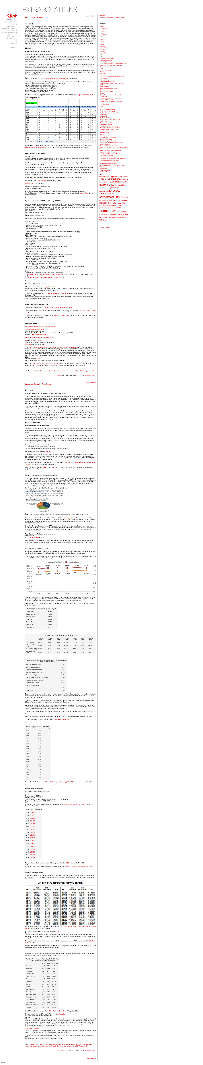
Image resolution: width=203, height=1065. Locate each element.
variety (92, 371)
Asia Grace (10, 39)
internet (117, 200)
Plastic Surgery (104, 121)
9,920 (32, 815)
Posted (59, 375)
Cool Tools (10, 24)
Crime (101, 68)
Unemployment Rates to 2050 (108, 163)
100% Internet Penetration (107, 58)
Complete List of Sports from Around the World (57, 307)
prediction (102, 207)
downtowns (103, 29)
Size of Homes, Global (106, 139)
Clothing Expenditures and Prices (109, 66)
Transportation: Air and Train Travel (109, 160)
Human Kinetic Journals (40, 334)
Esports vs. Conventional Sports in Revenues (112, 83)
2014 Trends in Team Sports (58, 1011)
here (57, 931)
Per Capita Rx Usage (105, 117)
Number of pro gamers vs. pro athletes (110, 113)
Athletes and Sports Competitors (74, 804)
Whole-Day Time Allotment (107, 171)
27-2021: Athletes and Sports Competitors (79, 866)
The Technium (9, 22)
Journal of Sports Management (35, 329)
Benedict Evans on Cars (106, 61)
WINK (13, 43)
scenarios (116, 214)
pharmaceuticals (110, 205)
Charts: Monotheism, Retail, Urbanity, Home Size (113, 63)
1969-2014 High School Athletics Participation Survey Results (45, 274)
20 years (120, 176)
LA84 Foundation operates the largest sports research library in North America (53, 347)
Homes (102, 93)
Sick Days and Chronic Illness (108, 137)
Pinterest (102, 15)
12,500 (32, 832)
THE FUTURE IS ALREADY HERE (109, 155)
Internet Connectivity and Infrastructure (110, 98)
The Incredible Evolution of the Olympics (55, 79)
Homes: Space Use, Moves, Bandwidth (110, 94)
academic (124, 179)
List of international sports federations (45, 287)
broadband (118, 182)
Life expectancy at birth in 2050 (108, 103)
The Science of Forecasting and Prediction (111, 157)
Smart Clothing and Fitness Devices (109, 141)
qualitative (116, 207)
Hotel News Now (33, 537)
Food (101, 85)
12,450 (32, 849)
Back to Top (90, 1058)
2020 (102, 179)
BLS (111, 182)
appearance (103, 24)
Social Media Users (105, 144)
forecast (114, 190)
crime (101, 26)
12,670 (32, 835)
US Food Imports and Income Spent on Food (112, 165)
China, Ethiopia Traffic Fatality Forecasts (111, 65)
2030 (112, 179)
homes (101, 41)
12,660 (32, 843)
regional (101, 214)
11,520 (32, 855)
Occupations (103, 114)
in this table (47, 451)
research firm (108, 214)
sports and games (91, 16)
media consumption (118, 203)
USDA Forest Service (81, 1046)
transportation (103, 52)
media (101, 43)
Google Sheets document (84, 95)
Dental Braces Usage (105, 70)
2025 (107, 179)
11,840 (32, 824)
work (101, 54)
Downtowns (103, 71)
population (119, 205)
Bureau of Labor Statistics (37, 1044)
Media (101, 106)
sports (88, 371)
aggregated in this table (74, 518)
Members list (29, 183)
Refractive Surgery (105, 132)
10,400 (32, 821)
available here (61, 1014)
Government (103, 89)
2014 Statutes (41, 180)
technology (103, 49)
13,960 (32, 838)
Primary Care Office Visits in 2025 (109, 126)
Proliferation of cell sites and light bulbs (110, 127)
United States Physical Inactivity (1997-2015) (60, 782)
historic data (36, 371)
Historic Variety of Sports (34, 17)
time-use (102, 51)
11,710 (32, 858)
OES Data (69, 863)
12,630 (32, 846)
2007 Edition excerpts (32, 1029)
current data (106, 184)
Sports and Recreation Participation (38, 384)
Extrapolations (8, 28)
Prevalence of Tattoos (106, 124)
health (101, 39)
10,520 (32, 818)
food (101, 36)
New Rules (11, 34)
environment (103, 34)
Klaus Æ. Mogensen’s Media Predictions (111, 101)
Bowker (45, 467)
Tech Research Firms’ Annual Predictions (111, 153)
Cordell (53, 467)
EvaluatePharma (104, 191)
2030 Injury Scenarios (106, 60)
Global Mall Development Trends (108, 88)
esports (115, 187)
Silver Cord (10, 41)
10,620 (32, 812)
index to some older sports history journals (45, 363)
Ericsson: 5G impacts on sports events (110, 80)
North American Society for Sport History (38, 337)
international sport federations (58, 293)
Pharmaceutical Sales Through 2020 (110, 119)
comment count (89, 375)
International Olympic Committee (50, 371)
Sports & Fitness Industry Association (62, 1046)
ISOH (38, 359)
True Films (10, 26)
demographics (103, 28)
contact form (84, 193)
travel (105, 220)
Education (102, 75)
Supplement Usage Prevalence (108, 152)
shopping (102, 46)
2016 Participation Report (63, 719)
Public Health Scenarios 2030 (108, 131)
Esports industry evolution (107, 81)
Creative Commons (105, 227)
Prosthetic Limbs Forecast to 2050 (109, 129)
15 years (113, 176)
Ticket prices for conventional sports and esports (113, 158)
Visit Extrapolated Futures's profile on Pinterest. (112, 17)
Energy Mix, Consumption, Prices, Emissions (112, 76)
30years (125, 176)
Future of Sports (104, 86)
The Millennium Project (114, 217)
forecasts (49, 1044)
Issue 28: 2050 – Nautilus (107, 99)
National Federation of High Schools (73, 371)
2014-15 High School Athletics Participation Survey (42, 277)
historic (55, 1044)
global (112, 193)
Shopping (102, 136)
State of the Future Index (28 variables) (110, 150)
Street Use (10, 36)
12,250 (32, 826)
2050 (118, 179)
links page (28, 344)
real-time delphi (121, 211)
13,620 (32, 841)
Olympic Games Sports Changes (35, 147)
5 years (101, 176)
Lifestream (10, 19)
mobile (102, 205)
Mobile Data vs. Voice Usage (107, 111)
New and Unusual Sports (62, 315)
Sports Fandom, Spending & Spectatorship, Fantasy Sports (113, 148)
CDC (124, 182)
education (102, 31)
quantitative (34, 1046)
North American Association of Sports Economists (41, 326)
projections (108, 207)
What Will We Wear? (105, 170)
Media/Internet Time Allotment (108, 109)
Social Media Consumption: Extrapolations (111, 142)
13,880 (32, 852)
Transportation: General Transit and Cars (111, 162)
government (103, 38)
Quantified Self (8, 32)
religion (102, 44)
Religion (102, 134)
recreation (42, 1046)
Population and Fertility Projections (109, 122)
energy (102, 33)
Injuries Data (103, 96)
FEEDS (12, 47)
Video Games (103, 167)
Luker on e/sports (104, 104)
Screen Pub (10, 30)
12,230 (32, 829)
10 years (106, 176)
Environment (103, 78)
